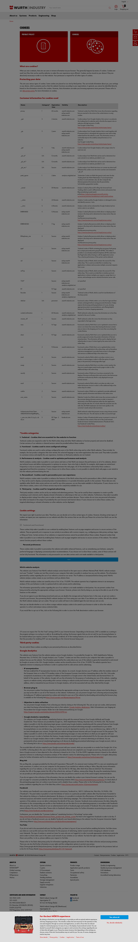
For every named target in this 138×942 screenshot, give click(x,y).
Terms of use (80, 937)
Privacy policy (54, 937)
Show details (44, 937)
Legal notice (70, 937)
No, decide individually (114, 923)
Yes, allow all (114, 917)
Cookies (62, 937)
